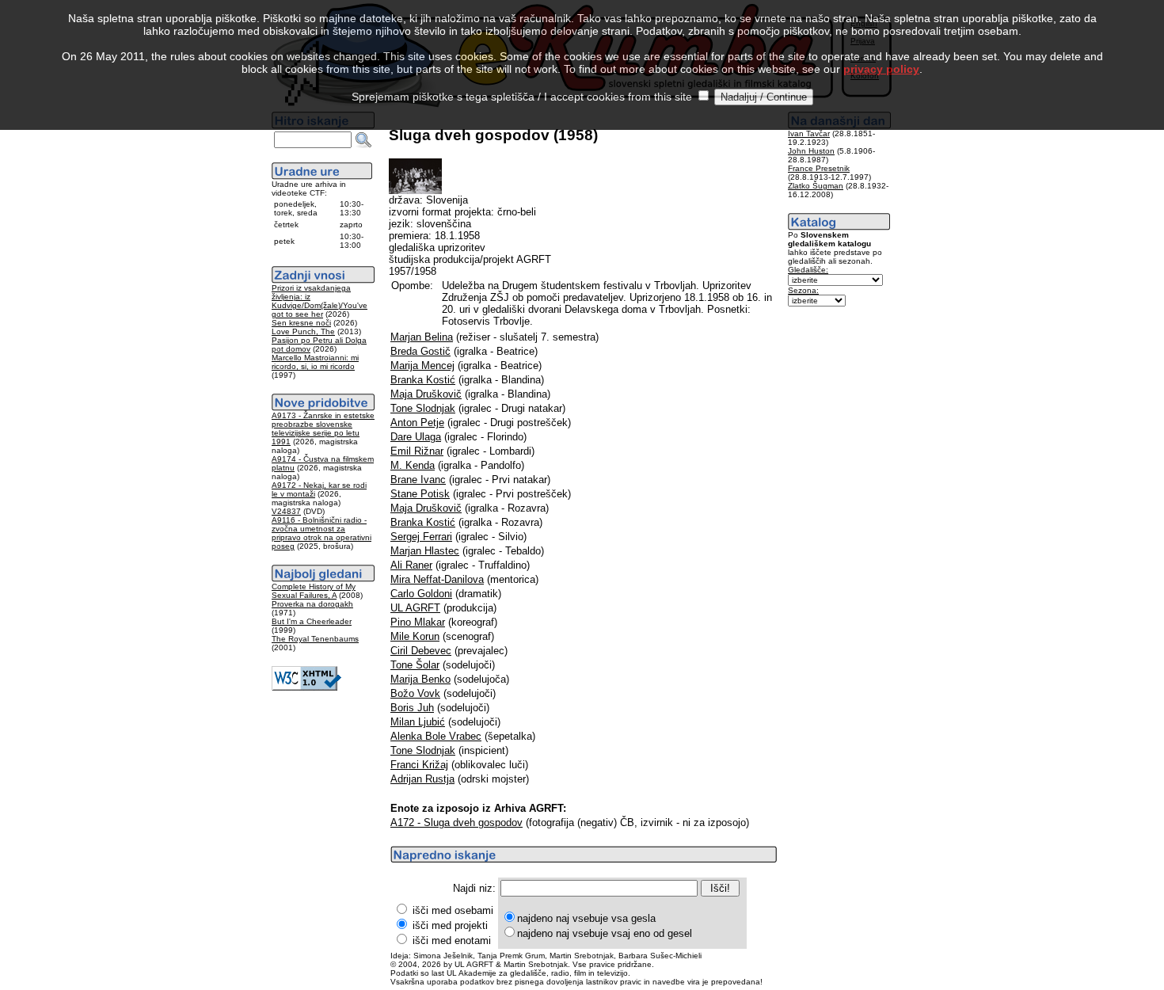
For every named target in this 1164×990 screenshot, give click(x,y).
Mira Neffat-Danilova (437, 579)
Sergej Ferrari (421, 537)
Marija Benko (420, 679)
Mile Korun (414, 636)
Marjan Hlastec (424, 551)
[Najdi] (363, 140)
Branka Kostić (422, 380)
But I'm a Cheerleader (312, 621)
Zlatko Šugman (815, 185)
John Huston (811, 151)
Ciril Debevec (420, 651)
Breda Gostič (420, 351)
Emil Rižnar (416, 451)
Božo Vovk (415, 693)
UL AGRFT (415, 608)
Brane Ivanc (418, 479)
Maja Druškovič (426, 394)
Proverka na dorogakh (312, 604)
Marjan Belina (421, 337)
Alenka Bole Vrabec (435, 736)
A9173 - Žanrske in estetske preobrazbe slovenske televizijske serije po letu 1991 (323, 428)
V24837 (286, 511)
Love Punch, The (303, 331)
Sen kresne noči (301, 322)
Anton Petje (417, 422)
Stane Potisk (420, 494)
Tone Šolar (414, 665)
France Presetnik (819, 168)
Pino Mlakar (417, 622)
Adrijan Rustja (422, 779)
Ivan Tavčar (809, 133)
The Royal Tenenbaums (315, 638)
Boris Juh (412, 708)
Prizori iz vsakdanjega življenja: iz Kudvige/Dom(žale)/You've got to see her (319, 301)
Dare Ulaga (415, 437)
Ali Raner (411, 565)
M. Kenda (412, 465)
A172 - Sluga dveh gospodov (456, 822)
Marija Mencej (422, 365)
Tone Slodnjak (422, 408)
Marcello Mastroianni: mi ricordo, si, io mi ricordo (315, 362)
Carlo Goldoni (421, 594)
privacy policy (881, 69)
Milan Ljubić (417, 722)
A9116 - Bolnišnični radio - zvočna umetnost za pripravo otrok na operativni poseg (321, 533)
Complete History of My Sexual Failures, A (314, 591)
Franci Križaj (419, 765)
